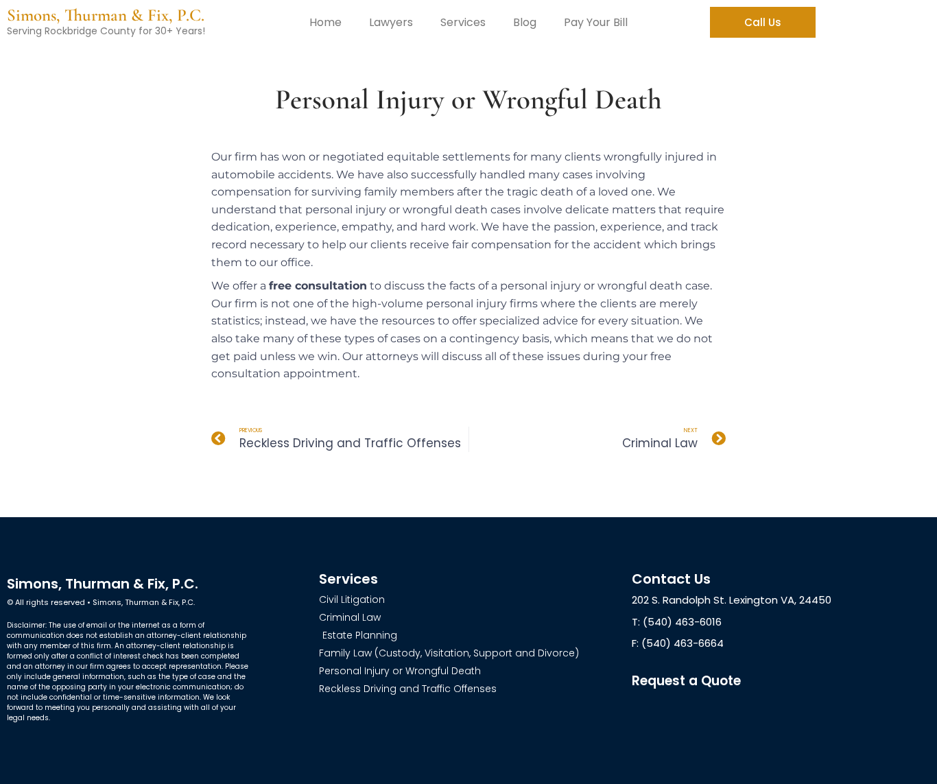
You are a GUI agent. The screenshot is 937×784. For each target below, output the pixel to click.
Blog (524, 22)
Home (325, 22)
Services (463, 22)
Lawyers (391, 22)
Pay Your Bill (596, 22)
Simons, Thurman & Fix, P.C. (105, 15)
